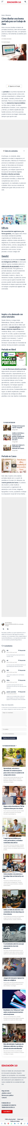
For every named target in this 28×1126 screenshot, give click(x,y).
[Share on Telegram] (18, 1123)
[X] (3, 629)
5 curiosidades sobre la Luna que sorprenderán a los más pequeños (14, 946)
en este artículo (14, 327)
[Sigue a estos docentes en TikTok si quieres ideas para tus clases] (14, 795)
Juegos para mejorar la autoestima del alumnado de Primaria (18, 446)
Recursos (8, 15)
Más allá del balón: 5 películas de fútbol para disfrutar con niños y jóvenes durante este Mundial (13, 1046)
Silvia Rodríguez (6, 42)
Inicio (3, 15)
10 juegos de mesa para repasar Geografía (18, 426)
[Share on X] (5, 1123)
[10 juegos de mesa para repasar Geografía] (7, 428)
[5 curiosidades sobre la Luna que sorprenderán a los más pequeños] (14, 933)
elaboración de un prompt (10, 266)
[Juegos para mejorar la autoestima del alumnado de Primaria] (7, 448)
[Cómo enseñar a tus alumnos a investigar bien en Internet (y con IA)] (14, 863)
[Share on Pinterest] (8, 1123)
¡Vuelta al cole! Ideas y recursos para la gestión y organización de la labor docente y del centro (18, 436)
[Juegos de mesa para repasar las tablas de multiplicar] (14, 967)
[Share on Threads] (21, 1123)
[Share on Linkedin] (14, 1123)
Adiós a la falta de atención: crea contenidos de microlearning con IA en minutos (14, 912)
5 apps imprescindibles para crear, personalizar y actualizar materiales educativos (13, 840)
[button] (3, 1)
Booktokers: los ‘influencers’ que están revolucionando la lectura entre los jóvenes (14, 1012)
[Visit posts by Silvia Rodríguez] (3, 624)
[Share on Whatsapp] (11, 1123)
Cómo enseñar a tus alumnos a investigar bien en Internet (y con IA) (14, 876)
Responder (22, 650)
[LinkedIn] (8, 629)
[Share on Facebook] (1, 1123)
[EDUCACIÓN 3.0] (14, 1)
